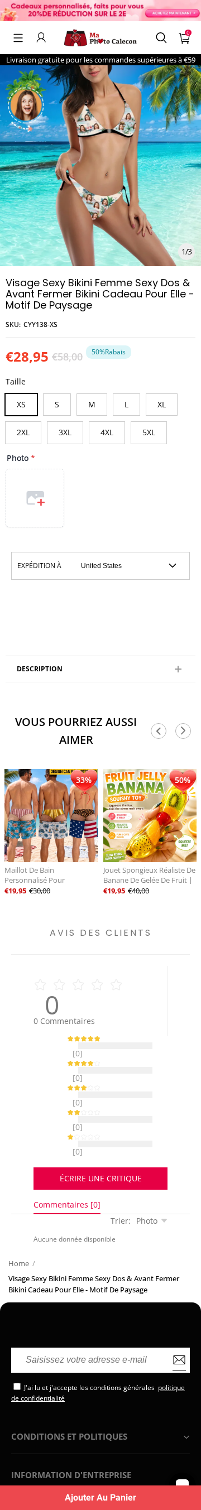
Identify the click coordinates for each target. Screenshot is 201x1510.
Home (18, 1235)
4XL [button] (106, 432)
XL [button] (161, 404)
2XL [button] (23, 432)
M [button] (91, 404)
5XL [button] (148, 432)
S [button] (57, 404)
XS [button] (21, 404)
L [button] (126, 404)
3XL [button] (65, 432)
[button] (18, 37)
